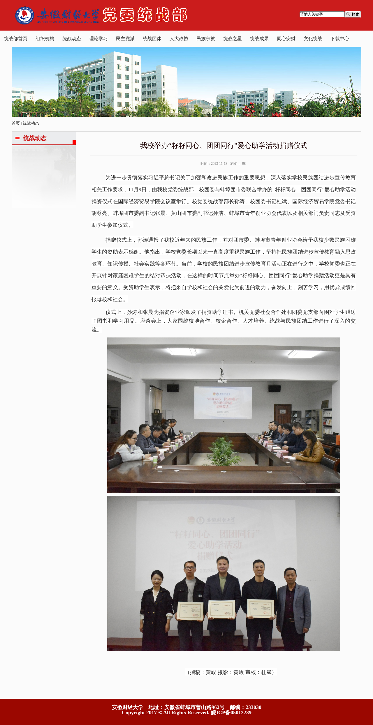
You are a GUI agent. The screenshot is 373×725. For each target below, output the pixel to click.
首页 (16, 123)
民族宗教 (205, 38)
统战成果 (259, 38)
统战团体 (152, 38)
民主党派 (125, 38)
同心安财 (286, 38)
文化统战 (313, 38)
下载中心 (339, 38)
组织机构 (45, 38)
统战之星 (232, 38)
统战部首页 (15, 38)
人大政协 (179, 38)
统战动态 (71, 38)
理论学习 (98, 38)
